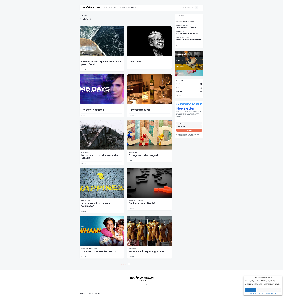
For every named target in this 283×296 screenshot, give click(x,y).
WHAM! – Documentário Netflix (98, 251)
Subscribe (189, 130)
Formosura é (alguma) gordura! (146, 251)
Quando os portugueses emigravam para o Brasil (101, 63)
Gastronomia (132, 107)
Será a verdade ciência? (142, 203)
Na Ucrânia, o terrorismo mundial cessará (100, 156)
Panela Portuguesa (139, 109)
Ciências (131, 200)
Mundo (83, 152)
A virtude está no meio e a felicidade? (95, 205)
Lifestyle (83, 107)
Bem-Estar (83, 200)
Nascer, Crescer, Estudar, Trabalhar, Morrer (188, 39)
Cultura (86, 59)
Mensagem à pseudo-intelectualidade (187, 33)
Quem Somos (83, 293)
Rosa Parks (135, 61)
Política (87, 152)
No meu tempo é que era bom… (185, 21)
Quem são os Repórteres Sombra (256, 293)
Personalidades (132, 59)
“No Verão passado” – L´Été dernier (186, 27)
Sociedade (139, 59)
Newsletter (98, 293)
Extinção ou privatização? (143, 155)
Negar (262, 290)
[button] (280, 277)
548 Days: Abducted (92, 109)
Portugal (135, 152)
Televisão (88, 107)
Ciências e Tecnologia (138, 200)
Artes (82, 59)
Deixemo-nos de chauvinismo (185, 46)
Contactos (91, 293)
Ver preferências (275, 290)
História (91, 59)
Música (87, 248)
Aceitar (251, 290)
